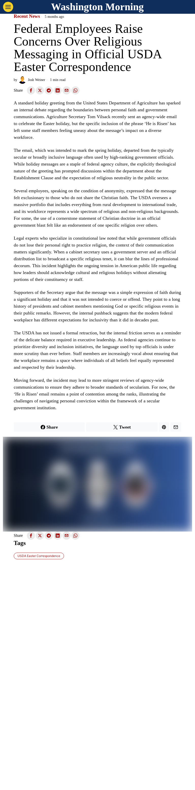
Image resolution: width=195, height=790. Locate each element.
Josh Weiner (36, 80)
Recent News (27, 16)
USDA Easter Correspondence (39, 556)
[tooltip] (31, 90)
